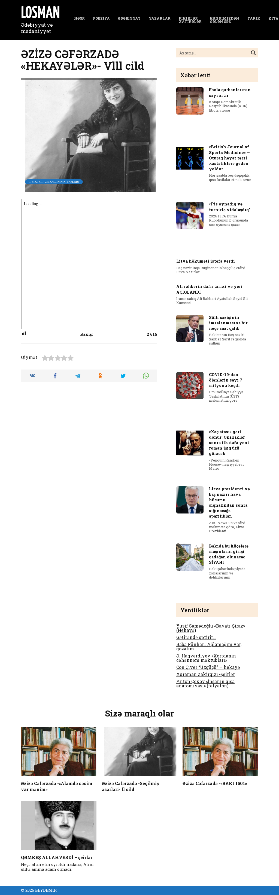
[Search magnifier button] (253, 52)
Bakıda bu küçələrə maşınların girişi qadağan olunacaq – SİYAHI (229, 554)
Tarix (253, 18)
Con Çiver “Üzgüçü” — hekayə (208, 667)
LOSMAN (40, 13)
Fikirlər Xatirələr (190, 20)
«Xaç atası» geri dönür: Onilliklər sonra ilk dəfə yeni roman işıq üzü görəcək (229, 442)
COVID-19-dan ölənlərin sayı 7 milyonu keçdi (225, 380)
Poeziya (101, 18)
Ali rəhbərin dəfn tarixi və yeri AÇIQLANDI (209, 289)
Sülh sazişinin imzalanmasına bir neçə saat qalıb (228, 323)
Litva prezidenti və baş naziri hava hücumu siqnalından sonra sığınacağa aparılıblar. (229, 502)
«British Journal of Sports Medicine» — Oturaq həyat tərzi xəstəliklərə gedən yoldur (229, 158)
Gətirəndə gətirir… (196, 637)
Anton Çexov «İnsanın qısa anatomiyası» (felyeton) (205, 683)
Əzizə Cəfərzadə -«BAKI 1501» (215, 783)
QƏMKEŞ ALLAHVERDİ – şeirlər (56, 857)
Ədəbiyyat (129, 18)
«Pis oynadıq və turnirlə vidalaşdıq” (229, 207)
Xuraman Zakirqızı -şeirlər (205, 674)
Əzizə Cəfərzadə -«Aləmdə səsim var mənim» (56, 786)
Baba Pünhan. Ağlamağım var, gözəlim (208, 646)
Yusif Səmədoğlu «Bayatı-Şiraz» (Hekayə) (210, 628)
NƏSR (79, 18)
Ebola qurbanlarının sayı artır (230, 92)
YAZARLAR (160, 18)
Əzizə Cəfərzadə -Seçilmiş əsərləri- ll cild (130, 786)
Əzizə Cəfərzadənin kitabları (54, 182)
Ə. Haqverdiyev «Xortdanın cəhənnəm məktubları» (206, 658)
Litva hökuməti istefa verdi (205, 261)
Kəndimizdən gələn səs (224, 20)
